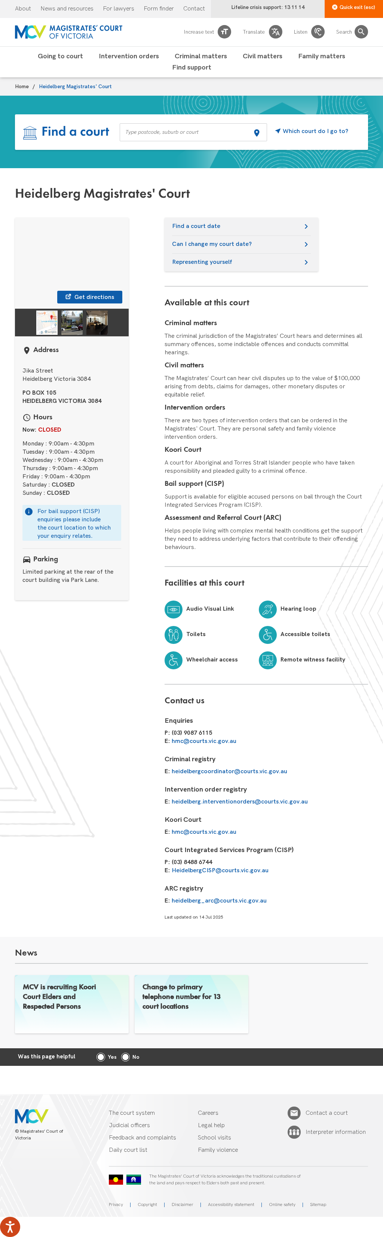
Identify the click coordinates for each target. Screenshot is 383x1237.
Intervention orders (129, 56)
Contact (194, 9)
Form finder (159, 9)
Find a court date (196, 226)
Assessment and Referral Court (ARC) (223, 518)
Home (22, 87)
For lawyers (118, 9)
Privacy (116, 1204)
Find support (191, 67)
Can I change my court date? (212, 244)
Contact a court (327, 1113)
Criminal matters (201, 56)
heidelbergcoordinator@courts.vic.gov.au (229, 771)
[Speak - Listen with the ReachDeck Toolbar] (10, 1227)
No (136, 1057)
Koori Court (183, 450)
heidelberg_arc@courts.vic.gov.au (219, 900)
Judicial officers (129, 1125)
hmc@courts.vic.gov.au (204, 741)
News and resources (67, 9)
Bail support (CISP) (194, 484)
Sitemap (318, 1204)
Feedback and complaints (142, 1137)
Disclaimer (182, 1204)
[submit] (256, 134)
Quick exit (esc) (357, 7)
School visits (214, 1137)
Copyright (147, 1204)
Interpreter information (336, 1132)
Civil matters (262, 56)
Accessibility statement (231, 1204)
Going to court (60, 56)
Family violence (218, 1150)
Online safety (282, 1204)
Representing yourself (202, 262)
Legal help (211, 1125)
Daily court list (128, 1150)
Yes (112, 1057)
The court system (132, 1113)
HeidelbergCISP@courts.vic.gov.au (220, 870)
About (23, 9)
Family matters (321, 56)
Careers (208, 1113)
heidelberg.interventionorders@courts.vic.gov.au (240, 801)
